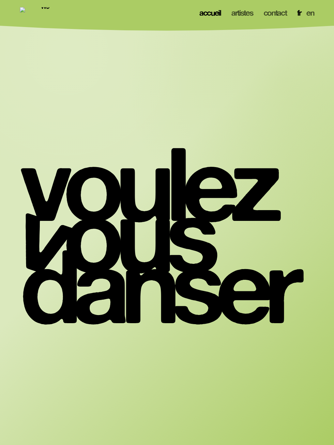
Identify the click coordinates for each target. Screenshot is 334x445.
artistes (242, 13)
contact (275, 13)
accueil (210, 13)
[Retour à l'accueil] (43, 13)
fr (299, 13)
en (310, 13)
